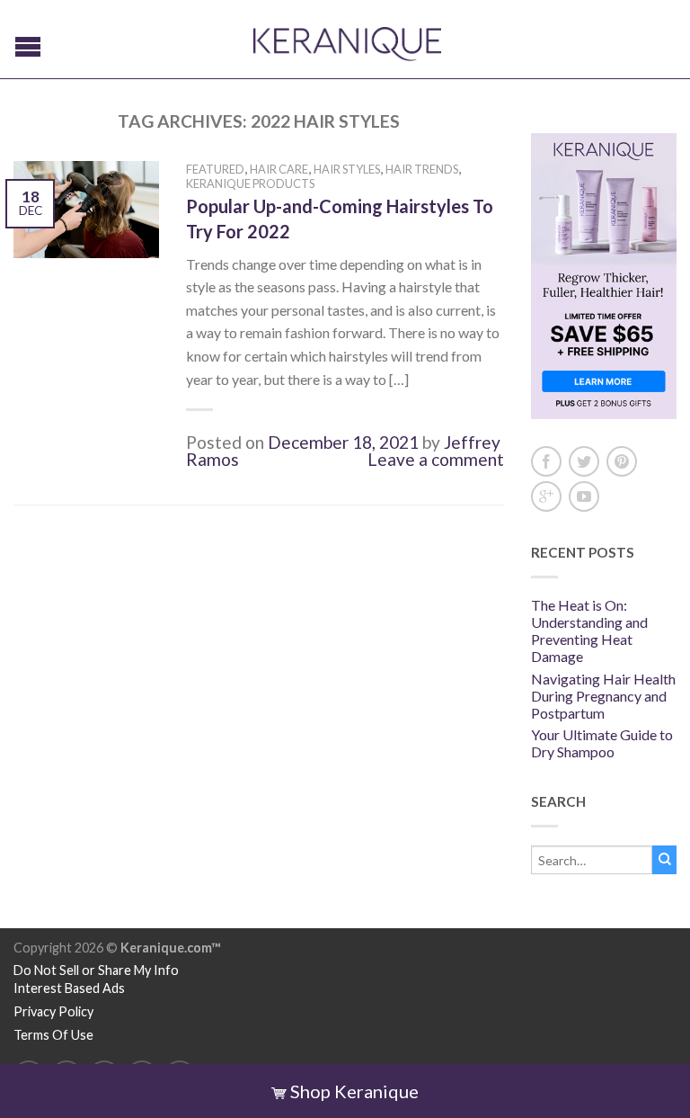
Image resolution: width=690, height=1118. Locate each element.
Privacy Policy (53, 1011)
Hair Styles (347, 169)
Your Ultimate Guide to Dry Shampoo (602, 743)
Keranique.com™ (170, 947)
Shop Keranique (353, 1091)
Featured (215, 169)
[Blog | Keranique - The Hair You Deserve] (347, 39)
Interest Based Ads (69, 988)
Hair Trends (421, 169)
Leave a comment (435, 459)
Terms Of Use (53, 1034)
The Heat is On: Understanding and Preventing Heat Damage (589, 631)
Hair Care (279, 169)
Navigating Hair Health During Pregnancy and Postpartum (603, 695)
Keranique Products (250, 183)
